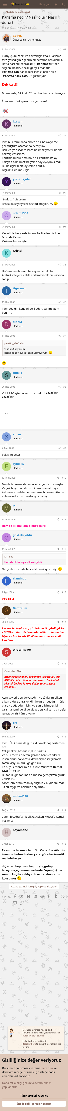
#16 (64, 736)
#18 (64, 843)
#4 (64, 226)
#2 (64, 135)
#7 (64, 335)
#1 (64, 49)
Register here (29, 1043)
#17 (64, 810)
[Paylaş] (59, 49)
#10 (64, 477)
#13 (64, 592)
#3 (64, 193)
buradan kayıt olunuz (33, 1035)
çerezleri (47, 1068)
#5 (64, 264)
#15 (64, 663)
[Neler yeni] (56, 4)
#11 (64, 519)
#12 (64, 549)
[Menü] (5, 4)
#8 (64, 386)
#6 (64, 302)
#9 (64, 448)
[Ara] (63, 4)
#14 (64, 621)
